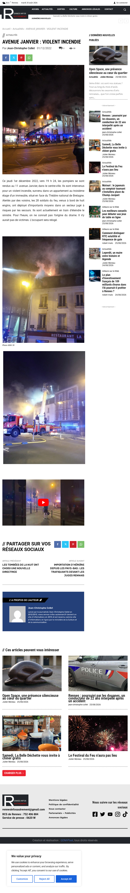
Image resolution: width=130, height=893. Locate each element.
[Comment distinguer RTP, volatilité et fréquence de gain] (95, 234)
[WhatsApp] (29, 57)
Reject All (44, 879)
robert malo (107, 243)
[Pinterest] (21, 57)
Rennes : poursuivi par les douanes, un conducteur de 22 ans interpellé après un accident (114, 122)
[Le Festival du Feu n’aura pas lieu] (95, 167)
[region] (44, 868)
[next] (126, 21)
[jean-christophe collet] (17, 615)
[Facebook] (5, 57)
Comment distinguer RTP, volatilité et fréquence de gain (113, 236)
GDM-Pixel (67, 840)
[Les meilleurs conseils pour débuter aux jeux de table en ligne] (95, 211)
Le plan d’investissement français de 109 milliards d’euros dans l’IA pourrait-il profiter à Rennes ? (114, 283)
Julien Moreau (106, 77)
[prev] (121, 21)
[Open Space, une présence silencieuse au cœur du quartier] (108, 55)
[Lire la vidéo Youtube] (43, 502)
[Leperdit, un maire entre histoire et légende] (95, 253)
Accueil (6, 28)
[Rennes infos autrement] (15, 13)
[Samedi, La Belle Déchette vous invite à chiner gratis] (95, 145)
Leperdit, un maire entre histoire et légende (112, 256)
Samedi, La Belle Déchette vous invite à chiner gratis (114, 147)
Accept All (66, 879)
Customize (22, 879)
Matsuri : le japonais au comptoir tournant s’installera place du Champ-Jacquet (113, 190)
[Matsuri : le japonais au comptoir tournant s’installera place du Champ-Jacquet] (95, 186)
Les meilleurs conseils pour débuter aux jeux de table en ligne (114, 214)
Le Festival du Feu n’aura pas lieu (67, 16)
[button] (124, 9)
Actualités (18, 28)
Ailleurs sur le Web (110, 207)
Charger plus (12, 773)
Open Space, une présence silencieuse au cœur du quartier (108, 71)
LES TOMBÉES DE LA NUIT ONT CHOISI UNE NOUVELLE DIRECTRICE (20, 568)
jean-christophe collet (21, 48)
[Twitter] (13, 57)
